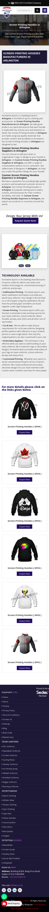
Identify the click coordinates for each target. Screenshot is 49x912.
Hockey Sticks (8, 854)
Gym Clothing (8, 809)
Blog (4, 728)
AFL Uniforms (8, 746)
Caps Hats (6, 813)
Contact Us (7, 719)
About (5, 701)
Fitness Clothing (9, 804)
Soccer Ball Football (11, 858)
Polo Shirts (7, 827)
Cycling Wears (8, 760)
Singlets (6, 836)
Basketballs (7, 845)
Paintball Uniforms (10, 777)
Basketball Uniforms (11, 751)
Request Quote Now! (25, 220)
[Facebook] (4, 890)
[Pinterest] (20, 890)
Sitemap (6, 724)
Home (5, 697)
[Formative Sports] (7, 12)
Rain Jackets (7, 831)
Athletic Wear (8, 800)
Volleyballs (7, 863)
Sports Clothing (9, 796)
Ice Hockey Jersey (10, 768)
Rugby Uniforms (9, 782)
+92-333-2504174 (17, 877)
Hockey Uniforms (10, 764)
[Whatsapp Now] (4, 897)
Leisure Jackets (8, 822)
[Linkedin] (14, 890)
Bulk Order (7, 733)
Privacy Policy (8, 710)
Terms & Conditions (11, 715)
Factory (5, 706)
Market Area (7, 737)
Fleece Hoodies (9, 818)
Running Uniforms (10, 786)
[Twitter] (9, 890)
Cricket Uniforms (9, 755)
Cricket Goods (8, 849)
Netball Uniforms (9, 773)
